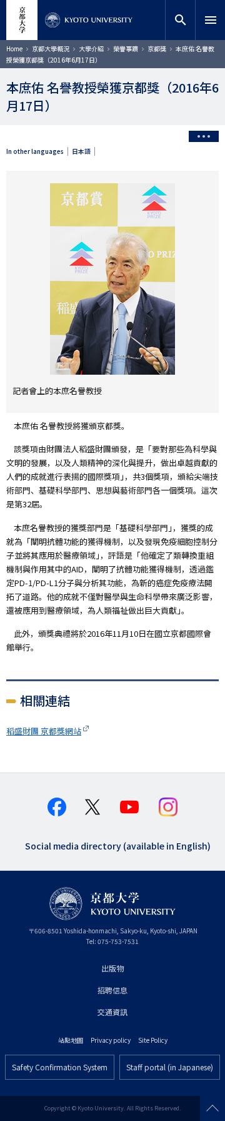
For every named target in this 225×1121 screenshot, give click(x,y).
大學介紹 (91, 48)
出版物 (112, 968)
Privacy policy (111, 1040)
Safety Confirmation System (60, 1067)
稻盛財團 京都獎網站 (43, 731)
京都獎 (157, 48)
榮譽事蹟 (125, 48)
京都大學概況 (50, 48)
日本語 (81, 151)
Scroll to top (212, 1108)
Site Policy (153, 1040)
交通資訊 (113, 1012)
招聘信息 (113, 990)
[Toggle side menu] (204, 136)
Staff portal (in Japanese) (169, 1067)
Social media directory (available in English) (118, 844)
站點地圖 (70, 1040)
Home (14, 48)
